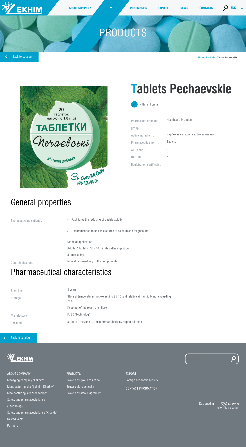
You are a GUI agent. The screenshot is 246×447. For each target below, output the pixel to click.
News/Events (15, 419)
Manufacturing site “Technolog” (27, 393)
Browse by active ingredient (83, 393)
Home (201, 58)
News (184, 8)
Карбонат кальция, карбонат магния (190, 134)
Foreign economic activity (142, 380)
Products (210, 58)
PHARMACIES (138, 8)
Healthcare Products (180, 120)
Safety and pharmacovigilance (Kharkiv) (32, 412)
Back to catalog (22, 56)
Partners (12, 425)
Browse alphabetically (80, 386)
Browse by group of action (83, 380)
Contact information (142, 388)
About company (80, 8)
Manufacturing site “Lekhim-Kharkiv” (30, 386)
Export (163, 8)
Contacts (206, 8)
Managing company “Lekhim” (25, 380)
